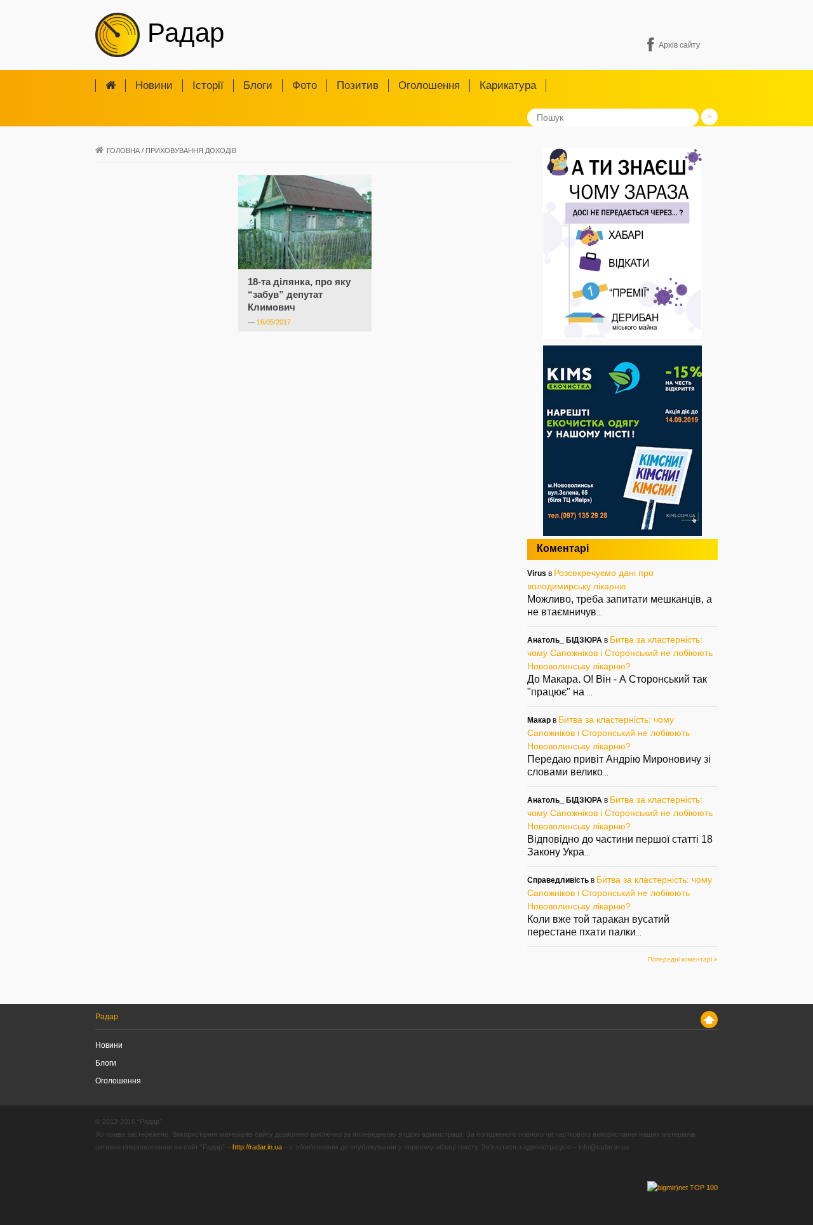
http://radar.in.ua (257, 1147)
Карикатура (508, 85)
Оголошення (429, 85)
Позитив (358, 85)
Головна (123, 150)
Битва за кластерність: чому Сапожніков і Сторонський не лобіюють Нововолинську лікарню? (620, 652)
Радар (182, 33)
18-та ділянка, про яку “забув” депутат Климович (299, 294)
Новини (154, 85)
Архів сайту (679, 45)
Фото (304, 85)
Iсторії (208, 85)
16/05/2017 (274, 322)
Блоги (257, 85)
